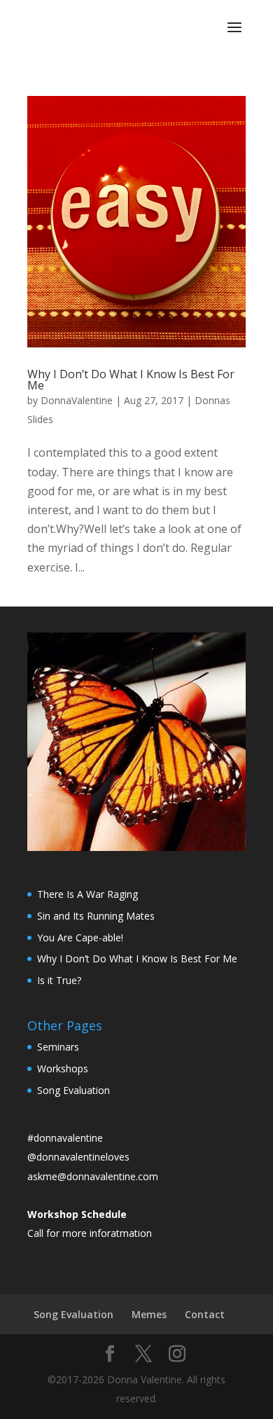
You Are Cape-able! (80, 937)
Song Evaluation (73, 1090)
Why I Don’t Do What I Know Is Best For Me (130, 379)
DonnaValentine (77, 400)
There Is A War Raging (87, 894)
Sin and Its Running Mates (96, 915)
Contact (205, 1314)
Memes (149, 1314)
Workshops (62, 1068)
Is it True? (59, 980)
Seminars (58, 1046)
